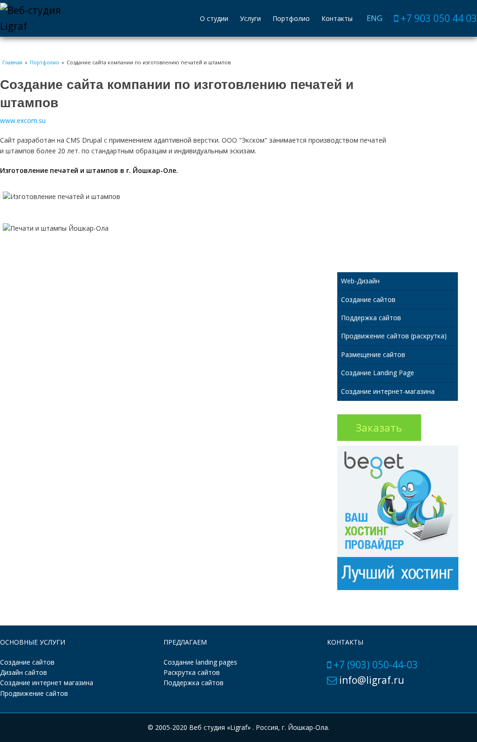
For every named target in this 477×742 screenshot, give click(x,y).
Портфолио (291, 18)
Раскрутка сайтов (192, 672)
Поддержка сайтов (371, 317)
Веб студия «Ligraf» (220, 727)
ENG (374, 18)
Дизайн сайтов (23, 672)
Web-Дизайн (360, 280)
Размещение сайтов (373, 354)
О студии (214, 18)
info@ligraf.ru (371, 680)
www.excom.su (23, 120)
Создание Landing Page (377, 372)
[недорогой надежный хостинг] (397, 587)
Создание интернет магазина (46, 682)
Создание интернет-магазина (388, 391)
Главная (12, 62)
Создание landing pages (200, 662)
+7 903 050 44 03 (439, 18)
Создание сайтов (368, 299)
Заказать (379, 427)
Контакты (337, 18)
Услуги (250, 18)
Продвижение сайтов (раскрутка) (394, 335)
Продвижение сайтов (34, 693)
